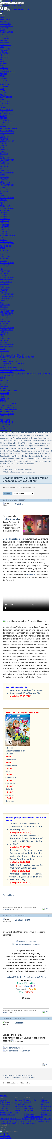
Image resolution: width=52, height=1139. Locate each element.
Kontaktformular (30, 1100)
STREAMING (4, 359)
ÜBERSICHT (4, 36)
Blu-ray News (4, 1134)
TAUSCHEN (4, 386)
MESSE (2, 59)
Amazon (9, 754)
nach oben (3, 1096)
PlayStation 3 (45, 1113)
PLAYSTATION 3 (6, 298)
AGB (26, 1113)
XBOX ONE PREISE (7, 131)
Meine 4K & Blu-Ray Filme (18, 977)
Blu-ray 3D (13, 1121)
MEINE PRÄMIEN (6, 430)
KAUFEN (3, 384)
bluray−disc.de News (28, 472)
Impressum (28, 1108)
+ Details (9, 748)
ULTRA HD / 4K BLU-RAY (8, 361)
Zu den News (8, 895)
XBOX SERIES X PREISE (8, 128)
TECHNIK (3, 74)
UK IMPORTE (4, 231)
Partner (17, 1110)
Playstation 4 (5, 1121)
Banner (17, 1108)
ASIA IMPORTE (5, 210)
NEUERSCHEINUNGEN (8, 403)
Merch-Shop (19, 1106)
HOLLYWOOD (5, 51)
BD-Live (48, 1119)
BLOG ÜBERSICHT (6, 424)
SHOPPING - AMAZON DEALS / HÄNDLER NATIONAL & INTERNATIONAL (26, 374)
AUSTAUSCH (4, 38)
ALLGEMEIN (4, 87)
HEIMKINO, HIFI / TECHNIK (9, 368)
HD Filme (44, 1115)
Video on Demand (24, 1121)
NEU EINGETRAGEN (7, 160)
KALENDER (4, 154)
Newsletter (4, 1100)
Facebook (27, 1102)
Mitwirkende (28, 1110)
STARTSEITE (5, 19)
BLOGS (2, 30)
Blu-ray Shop (19, 1123)
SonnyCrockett (22, 920)
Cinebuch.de (10, 777)
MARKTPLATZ (5, 380)
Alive (7, 771)
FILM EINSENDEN (6, 246)
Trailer (46, 1121)
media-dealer (11, 765)
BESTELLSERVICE (6, 242)
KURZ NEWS (4, 85)
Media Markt (11, 759)
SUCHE (2, 378)
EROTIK (3, 93)
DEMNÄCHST (5, 158)
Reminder (9, 801)
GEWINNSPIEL (5, 49)
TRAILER (3, 76)
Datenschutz (29, 1115)
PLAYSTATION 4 (6, 282)
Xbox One (40, 1121)
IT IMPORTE (4, 225)
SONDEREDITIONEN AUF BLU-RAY (12, 363)
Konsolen (3, 1123)
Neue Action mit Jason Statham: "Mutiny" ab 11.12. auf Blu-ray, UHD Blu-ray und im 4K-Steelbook (25, 458)
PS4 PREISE (4, 126)
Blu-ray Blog (19, 1104)
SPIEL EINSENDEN (6, 279)
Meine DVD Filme (38, 977)
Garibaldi (5, 1012)
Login (2, 12)
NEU (1, 156)
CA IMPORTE (5, 217)
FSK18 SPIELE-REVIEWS (8, 410)
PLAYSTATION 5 (6, 265)
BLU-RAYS (3, 116)
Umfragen (18, 1102)
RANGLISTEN (5, 428)
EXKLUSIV (3, 40)
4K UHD (34, 1121)
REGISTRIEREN (5, 420)
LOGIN (2, 418)
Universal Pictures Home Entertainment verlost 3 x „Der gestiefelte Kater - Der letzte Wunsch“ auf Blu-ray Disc (26, 854)
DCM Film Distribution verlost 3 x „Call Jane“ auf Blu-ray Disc (26, 866)
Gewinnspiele (19, 1100)
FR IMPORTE (4, 223)
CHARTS (3, 152)
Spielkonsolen (46, 1106)
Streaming (11, 1123)
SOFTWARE (4, 70)
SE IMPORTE (4, 229)
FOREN (2, 353)
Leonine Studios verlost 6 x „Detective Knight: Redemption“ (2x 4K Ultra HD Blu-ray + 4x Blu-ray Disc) (26, 839)
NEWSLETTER (5, 22)
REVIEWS (3, 143)
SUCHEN (3, 389)
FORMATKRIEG (5, 45)
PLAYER (3, 66)
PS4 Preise (4, 1108)
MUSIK (2, 61)
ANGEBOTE (4, 82)
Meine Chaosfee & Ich (15, 751)
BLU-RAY (3, 147)
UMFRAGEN (4, 28)
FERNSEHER (4, 43)
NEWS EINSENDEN (6, 110)
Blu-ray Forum (7, 470)
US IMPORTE (4, 233)
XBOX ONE (4, 332)
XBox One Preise (6, 1113)
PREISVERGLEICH (6, 422)
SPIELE (2, 248)
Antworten (7, 493)
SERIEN (2, 91)
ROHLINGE (4, 68)
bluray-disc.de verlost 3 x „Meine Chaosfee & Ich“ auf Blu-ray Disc (26, 691)
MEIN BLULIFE (5, 416)
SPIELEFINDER (5, 256)
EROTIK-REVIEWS (6, 412)
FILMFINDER (4, 145)
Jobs (17, 1113)
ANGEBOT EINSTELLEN (8, 391)
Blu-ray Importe (30, 1123)
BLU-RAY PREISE (6, 122)
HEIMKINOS (4, 426)
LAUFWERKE (4, 57)
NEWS (2, 34)
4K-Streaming (45, 1100)
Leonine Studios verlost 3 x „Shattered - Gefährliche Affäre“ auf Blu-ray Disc (26, 826)
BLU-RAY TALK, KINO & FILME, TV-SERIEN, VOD (17, 357)
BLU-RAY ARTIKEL (6, 32)
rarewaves (10, 795)
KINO (2, 55)
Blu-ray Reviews (15, 1119)
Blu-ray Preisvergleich (46, 1109)
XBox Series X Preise (7, 1115)
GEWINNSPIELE (5, 24)
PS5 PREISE (4, 124)
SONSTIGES (4, 120)
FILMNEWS (4, 139)
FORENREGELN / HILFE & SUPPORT (12, 355)
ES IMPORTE (4, 221)
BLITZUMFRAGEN (6, 26)
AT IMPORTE (5, 212)
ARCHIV (3, 108)
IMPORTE (3, 200)
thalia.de (9, 789)
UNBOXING (4, 80)
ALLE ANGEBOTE (6, 114)
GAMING (3, 365)
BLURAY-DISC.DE (6, 97)
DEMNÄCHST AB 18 (7, 405)
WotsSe (19, 504)
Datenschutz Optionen (32, 1117)
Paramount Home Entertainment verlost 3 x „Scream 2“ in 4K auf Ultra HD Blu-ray (26, 877)
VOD (1, 238)
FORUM (2, 349)
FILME (2, 89)
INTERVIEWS (4, 53)
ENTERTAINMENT (6, 372)
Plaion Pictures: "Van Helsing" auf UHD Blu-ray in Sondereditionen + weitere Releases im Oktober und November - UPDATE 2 (26, 440)
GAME (2, 47)
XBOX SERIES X (5, 315)
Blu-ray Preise (5, 1106)
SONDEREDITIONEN (7, 72)
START (2, 17)
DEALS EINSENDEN (7, 133)
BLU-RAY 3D (4, 162)
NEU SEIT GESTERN (7, 376)
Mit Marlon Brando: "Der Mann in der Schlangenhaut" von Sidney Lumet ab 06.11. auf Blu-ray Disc (24, 448)
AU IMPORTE (5, 215)
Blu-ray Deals (5, 1136)
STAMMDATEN (5, 395)
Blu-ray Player (41, 1119)
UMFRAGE (3, 78)
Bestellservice (5, 1104)
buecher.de (10, 783)
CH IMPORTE (5, 219)
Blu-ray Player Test (28, 1119)
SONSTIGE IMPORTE (7, 236)
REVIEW (3, 95)
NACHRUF (3, 64)
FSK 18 (2, 397)
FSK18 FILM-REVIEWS (7, 407)
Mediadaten (28, 1106)
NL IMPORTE (4, 227)
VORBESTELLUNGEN (7, 141)
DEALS (3, 112)
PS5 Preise (4, 1110)
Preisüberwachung (6, 1102)
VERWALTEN (4, 393)
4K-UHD (2, 175)
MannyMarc (6, 909)
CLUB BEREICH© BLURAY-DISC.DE (12, 370)
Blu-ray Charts (45, 1103)
